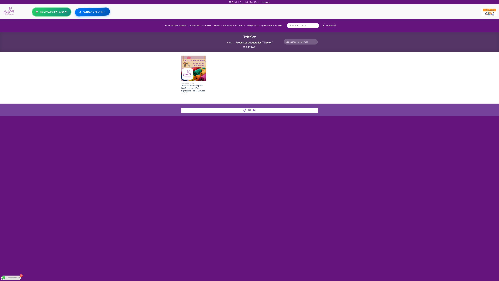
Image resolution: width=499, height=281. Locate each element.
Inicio (167, 26)
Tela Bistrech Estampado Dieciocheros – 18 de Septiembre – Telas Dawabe (193, 88)
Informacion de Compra (233, 26)
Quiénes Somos (267, 26)
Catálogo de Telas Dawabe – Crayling (204, 26)
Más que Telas (252, 26)
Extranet (279, 26)
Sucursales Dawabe (179, 26)
